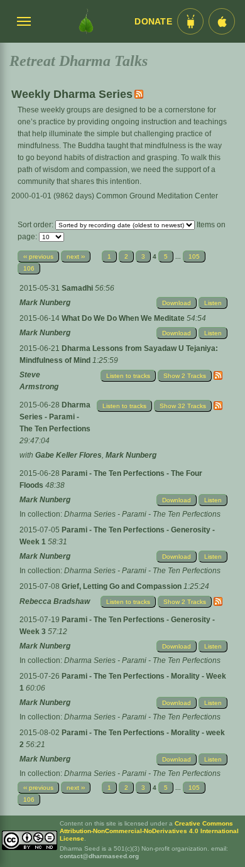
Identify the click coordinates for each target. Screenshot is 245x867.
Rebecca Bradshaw (54, 601)
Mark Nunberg (44, 302)
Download (176, 302)
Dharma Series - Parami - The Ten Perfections (54, 417)
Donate (153, 21)
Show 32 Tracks (183, 405)
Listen (213, 302)
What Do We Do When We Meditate (124, 318)
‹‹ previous (38, 256)
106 (29, 268)
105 (194, 256)
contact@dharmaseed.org (99, 856)
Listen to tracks (128, 375)
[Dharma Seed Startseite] (86, 21)
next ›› (76, 256)
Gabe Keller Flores (68, 455)
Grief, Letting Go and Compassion (122, 586)
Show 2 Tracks (184, 375)
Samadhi (78, 288)
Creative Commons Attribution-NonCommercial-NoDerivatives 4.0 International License (149, 831)
